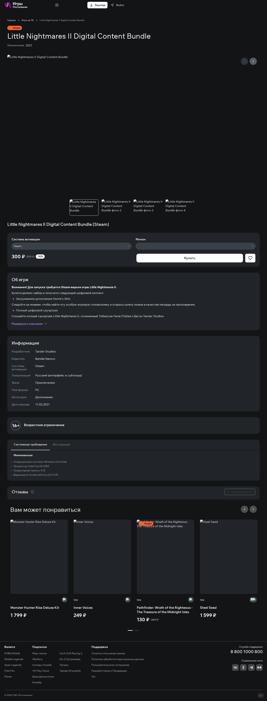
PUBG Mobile (12, 653)
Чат (93, 676)
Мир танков (39, 653)
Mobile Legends (13, 659)
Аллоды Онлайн (42, 665)
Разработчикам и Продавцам (109, 670)
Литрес (64, 665)
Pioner (8, 676)
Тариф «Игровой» (70, 670)
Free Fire (9, 670)
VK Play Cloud (40, 670)
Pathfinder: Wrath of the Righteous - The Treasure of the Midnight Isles (165, 609)
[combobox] (71, 246)
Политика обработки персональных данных (117, 659)
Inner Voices (83, 607)
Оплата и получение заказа (108, 653)
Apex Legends (12, 665)
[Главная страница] (15, 5)
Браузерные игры (43, 676)
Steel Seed (208, 607)
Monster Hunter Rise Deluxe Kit (34, 607)
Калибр (37, 682)
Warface (37, 659)
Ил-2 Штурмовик (70, 659)
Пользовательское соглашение (110, 665)
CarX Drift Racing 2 (71, 653)
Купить (189, 258)
